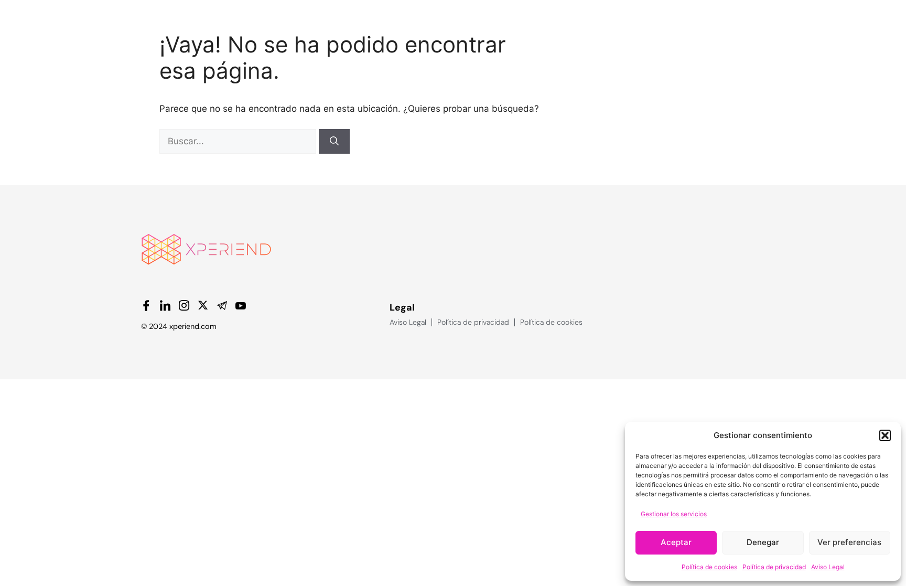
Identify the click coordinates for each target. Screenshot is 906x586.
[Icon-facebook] (146, 305)
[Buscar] (334, 141)
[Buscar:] (239, 141)
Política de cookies (709, 567)
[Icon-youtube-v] (240, 305)
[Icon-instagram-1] (184, 305)
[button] (885, 435)
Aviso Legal (828, 567)
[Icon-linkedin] (165, 305)
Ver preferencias (849, 542)
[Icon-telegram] (222, 305)
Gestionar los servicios (674, 514)
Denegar (763, 542)
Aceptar (676, 542)
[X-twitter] (203, 305)
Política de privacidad (774, 567)
